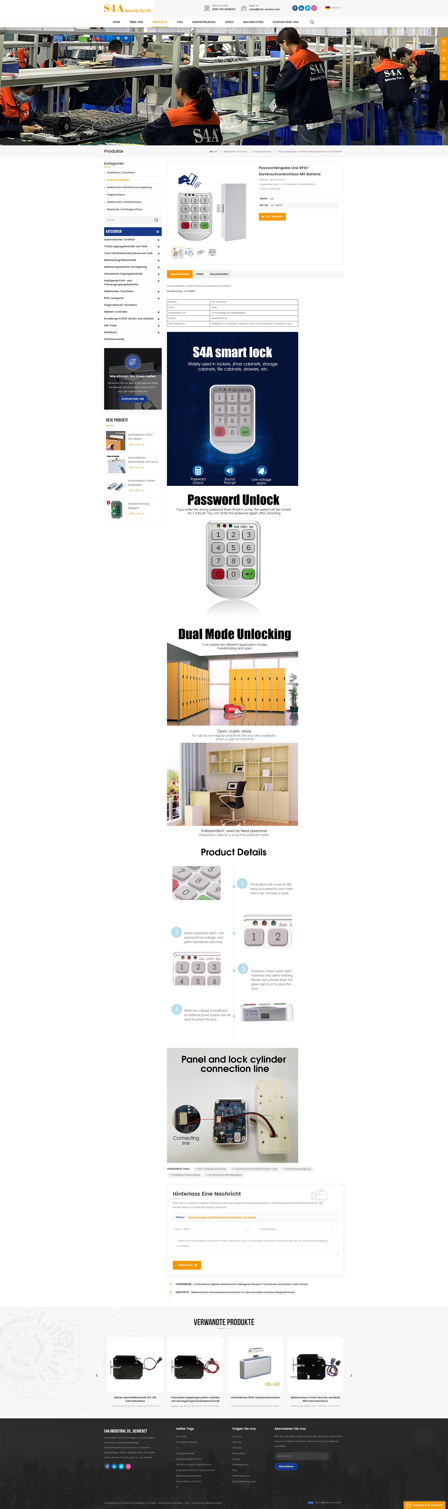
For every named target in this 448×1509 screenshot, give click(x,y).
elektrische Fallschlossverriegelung (129, 187)
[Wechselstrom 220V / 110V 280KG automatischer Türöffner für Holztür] (115, 440)
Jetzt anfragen (274, 216)
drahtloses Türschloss (121, 173)
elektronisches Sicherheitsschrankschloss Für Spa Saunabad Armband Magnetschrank (243, 1292)
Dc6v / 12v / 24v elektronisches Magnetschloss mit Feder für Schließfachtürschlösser (314, 1399)
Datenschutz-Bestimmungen (207, 1503)
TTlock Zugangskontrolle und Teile (125, 246)
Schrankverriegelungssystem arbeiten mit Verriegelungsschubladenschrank (134, 1399)
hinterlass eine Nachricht (428, 1505)
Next (351, 1375)
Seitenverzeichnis (241, 1476)
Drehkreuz (110, 332)
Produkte (160, 22)
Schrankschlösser (262, 151)
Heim (116, 22)
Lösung (236, 1459)
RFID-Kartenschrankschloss (212, 1169)
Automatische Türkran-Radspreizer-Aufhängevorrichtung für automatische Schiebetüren (143, 483)
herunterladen (203, 22)
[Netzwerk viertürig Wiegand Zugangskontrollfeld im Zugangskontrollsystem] (115, 509)
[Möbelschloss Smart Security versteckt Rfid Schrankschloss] (254, 1365)
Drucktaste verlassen (187, 1442)
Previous (97, 1375)
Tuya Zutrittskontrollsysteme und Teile (128, 253)
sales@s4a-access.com (264, 9)
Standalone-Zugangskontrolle (123, 274)
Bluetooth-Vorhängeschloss (124, 209)
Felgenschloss (116, 195)
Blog (234, 1470)
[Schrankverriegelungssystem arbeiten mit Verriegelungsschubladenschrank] (134, 1365)
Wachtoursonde (114, 339)
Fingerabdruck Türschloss (120, 305)
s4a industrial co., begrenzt (125, 1431)
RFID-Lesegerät (114, 298)
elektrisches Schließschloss (124, 202)
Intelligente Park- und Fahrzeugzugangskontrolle (121, 283)
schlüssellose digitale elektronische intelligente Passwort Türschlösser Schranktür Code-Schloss (251, 1284)
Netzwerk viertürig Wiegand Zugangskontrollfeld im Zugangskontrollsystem (142, 506)
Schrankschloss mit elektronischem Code (256, 1169)
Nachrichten (253, 22)
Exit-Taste (110, 326)
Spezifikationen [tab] (180, 274)
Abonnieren (286, 1466)
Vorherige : (184, 1284)
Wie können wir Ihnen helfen (133, 376)
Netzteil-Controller (115, 312)
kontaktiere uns (286, 22)
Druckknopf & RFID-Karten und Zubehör (129, 319)
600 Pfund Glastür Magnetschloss (193, 1464)
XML (187, 1503)
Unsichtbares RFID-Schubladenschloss (194, 1398)
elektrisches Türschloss (235, 151)
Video (229, 22)
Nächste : (183, 1292)
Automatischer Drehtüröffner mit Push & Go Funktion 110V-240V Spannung (143, 460)
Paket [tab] (199, 274)
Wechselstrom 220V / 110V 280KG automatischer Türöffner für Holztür (143, 437)
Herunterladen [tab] (219, 274)
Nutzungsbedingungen (244, 1481)
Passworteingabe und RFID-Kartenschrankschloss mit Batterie (222, 1217)
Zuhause (236, 1436)
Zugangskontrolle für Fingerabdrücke (195, 1470)
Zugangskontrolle (185, 1453)
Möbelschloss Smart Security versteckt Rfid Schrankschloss (254, 1399)
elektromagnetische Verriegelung (125, 267)
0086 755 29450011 (223, 9)
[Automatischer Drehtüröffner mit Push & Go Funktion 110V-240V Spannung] (115, 463)
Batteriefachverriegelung (298, 1169)
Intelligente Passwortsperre (186, 1175)
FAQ (180, 22)
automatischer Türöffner (119, 240)
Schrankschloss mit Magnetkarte (225, 1175)
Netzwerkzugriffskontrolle (120, 260)
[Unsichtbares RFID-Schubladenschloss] (194, 1365)
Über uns (136, 22)
